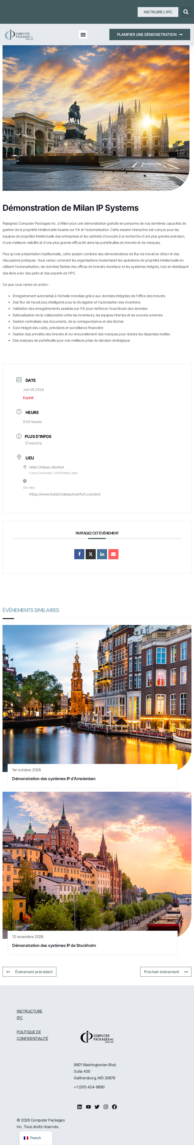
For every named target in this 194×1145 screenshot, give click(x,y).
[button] (186, 12)
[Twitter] (97, 1106)
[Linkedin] (79, 1106)
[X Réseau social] (91, 554)
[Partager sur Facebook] (79, 554)
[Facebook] (114, 1106)
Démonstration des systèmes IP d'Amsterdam (53, 778)
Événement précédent (34, 971)
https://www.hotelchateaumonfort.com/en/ (65, 494)
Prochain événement (161, 971)
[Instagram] (105, 1106)
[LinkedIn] (102, 554)
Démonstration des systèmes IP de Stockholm (54, 945)
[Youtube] (88, 1106)
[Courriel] (113, 554)
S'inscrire (33, 443)
